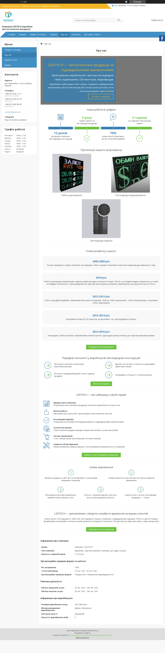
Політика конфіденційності (102, 635)
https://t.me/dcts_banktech (16, 120)
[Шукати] (118, 20)
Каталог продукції (101, 96)
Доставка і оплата (92, 34)
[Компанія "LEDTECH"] (8, 16)
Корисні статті (11, 60)
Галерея (53, 34)
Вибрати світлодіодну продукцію (101, 454)
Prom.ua (95, 631)
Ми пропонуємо (101, 383)
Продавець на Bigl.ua (82, 633)
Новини (22, 34)
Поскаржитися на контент (80, 635)
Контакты (76, 34)
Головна (11, 34)
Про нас (64, 34)
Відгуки (8, 65)
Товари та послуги (38, 34)
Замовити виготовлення (101, 529)
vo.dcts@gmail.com (13, 112)
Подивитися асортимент (101, 347)
